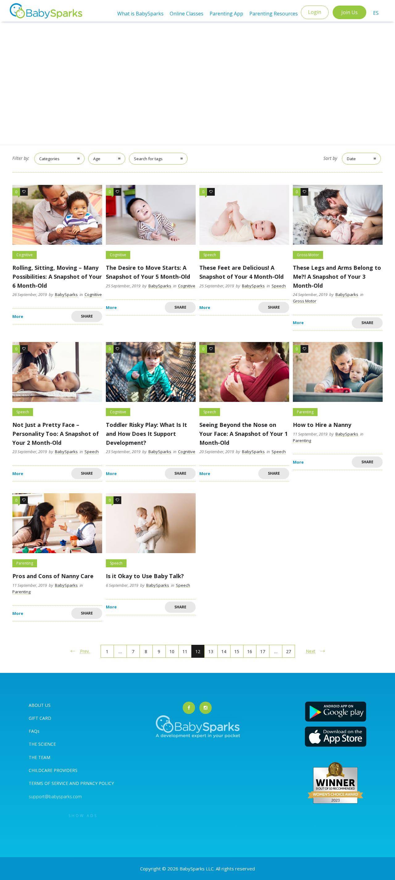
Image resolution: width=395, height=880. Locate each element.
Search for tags (148, 158)
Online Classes (186, 13)
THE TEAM (39, 757)
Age (96, 158)
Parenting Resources (273, 13)
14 (223, 651)
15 (236, 651)
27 (288, 651)
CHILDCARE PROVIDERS (53, 770)
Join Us (349, 12)
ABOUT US (40, 705)
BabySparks (66, 294)
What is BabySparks (140, 13)
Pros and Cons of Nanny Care (53, 576)
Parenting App (226, 13)
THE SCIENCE (42, 744)
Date (351, 158)
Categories (49, 158)
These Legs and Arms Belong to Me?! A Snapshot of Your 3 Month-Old (337, 276)
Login (314, 12)
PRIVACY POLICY (96, 783)
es (376, 13)
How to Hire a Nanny (322, 424)
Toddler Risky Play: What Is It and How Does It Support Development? (146, 433)
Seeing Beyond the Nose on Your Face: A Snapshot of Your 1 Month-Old (243, 433)
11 (184, 651)
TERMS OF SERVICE (49, 783)
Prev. (85, 651)
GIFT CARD (40, 718)
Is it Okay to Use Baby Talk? (145, 576)
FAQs (34, 731)
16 (249, 651)
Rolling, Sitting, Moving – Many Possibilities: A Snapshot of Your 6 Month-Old (57, 276)
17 (262, 651)
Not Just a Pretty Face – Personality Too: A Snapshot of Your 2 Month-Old (55, 433)
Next (310, 651)
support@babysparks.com (55, 796)
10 (171, 651)
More (17, 317)
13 (210, 651)
